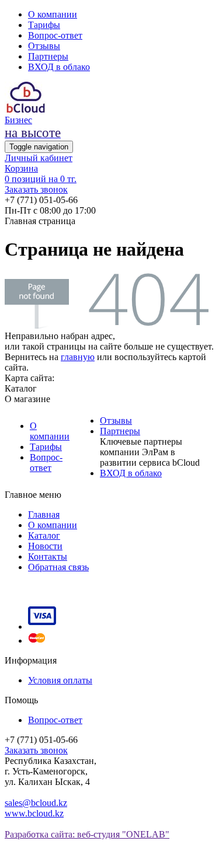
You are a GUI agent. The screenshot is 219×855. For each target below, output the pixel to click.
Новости (45, 546)
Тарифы (44, 25)
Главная (44, 514)
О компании (52, 14)
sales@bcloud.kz (36, 803)
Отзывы (44, 46)
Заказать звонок (36, 189)
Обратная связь (58, 567)
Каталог (44, 535)
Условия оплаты (60, 680)
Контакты (47, 556)
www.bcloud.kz (34, 813)
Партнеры (48, 56)
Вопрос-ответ (55, 35)
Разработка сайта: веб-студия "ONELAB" (87, 834)
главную (78, 357)
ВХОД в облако (59, 67)
